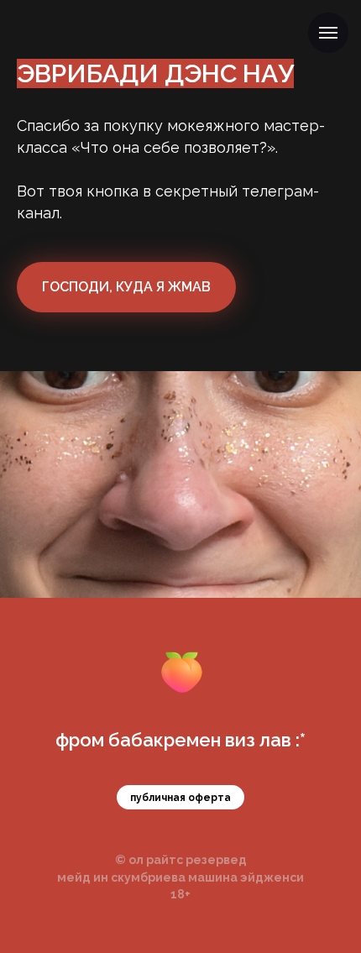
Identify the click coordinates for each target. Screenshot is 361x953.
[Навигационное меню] (328, 33)
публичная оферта (180, 798)
